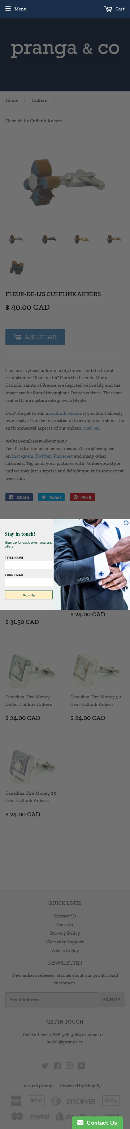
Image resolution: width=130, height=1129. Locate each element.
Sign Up (29, 595)
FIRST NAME (14, 558)
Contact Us (100, 1123)
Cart (119, 9)
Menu (20, 9)
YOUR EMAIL (14, 575)
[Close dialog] (126, 523)
